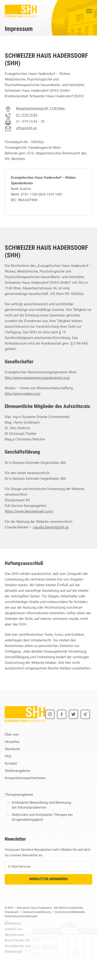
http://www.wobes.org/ (22, 394)
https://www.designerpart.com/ (29, 511)
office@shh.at (26, 128)
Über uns (12, 734)
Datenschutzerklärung (37, 912)
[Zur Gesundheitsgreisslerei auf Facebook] (61, 714)
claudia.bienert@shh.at (51, 527)
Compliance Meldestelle (70, 912)
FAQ (8, 756)
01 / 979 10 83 (26, 115)
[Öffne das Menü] (89, 11)
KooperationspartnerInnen (25, 778)
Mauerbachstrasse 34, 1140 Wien (40, 108)
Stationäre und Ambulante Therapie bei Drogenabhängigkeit (42, 817)
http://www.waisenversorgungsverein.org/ (37, 378)
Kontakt (11, 763)
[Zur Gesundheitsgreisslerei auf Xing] (85, 714)
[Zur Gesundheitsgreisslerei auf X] (73, 714)
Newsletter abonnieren (48, 879)
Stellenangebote (17, 771)
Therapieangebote (19, 794)
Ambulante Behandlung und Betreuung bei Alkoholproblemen (41, 805)
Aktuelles (12, 742)
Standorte (12, 749)
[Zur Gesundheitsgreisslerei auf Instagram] (50, 714)
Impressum (12, 912)
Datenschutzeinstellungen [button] (21, 916)
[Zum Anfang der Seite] (89, 948)
